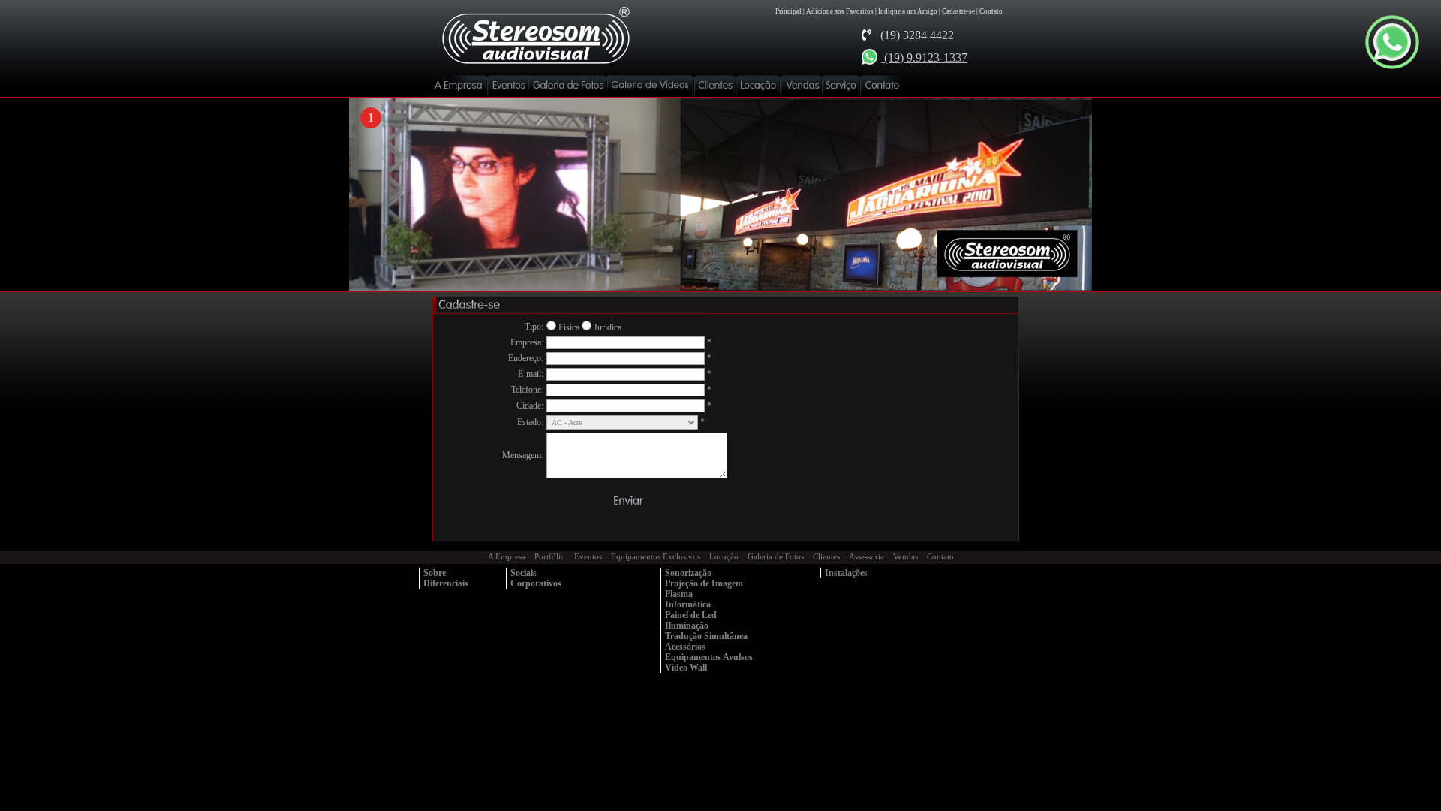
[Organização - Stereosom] (840, 93)
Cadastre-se (958, 11)
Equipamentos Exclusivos (655, 556)
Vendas (905, 556)
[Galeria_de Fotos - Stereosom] (567, 93)
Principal (788, 11)
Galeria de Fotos (776, 556)
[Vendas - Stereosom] (801, 93)
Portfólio (549, 556)
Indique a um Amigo (907, 11)
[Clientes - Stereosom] (715, 93)
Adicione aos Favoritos (840, 11)
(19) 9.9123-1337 (924, 57)
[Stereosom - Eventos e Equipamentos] (530, 59)
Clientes (826, 556)
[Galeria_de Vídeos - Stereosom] (650, 93)
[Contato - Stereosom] (883, 93)
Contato (991, 11)
